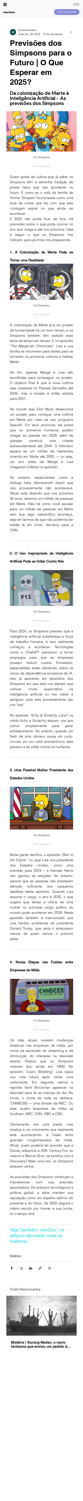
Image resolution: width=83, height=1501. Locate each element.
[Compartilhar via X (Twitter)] (21, 1268)
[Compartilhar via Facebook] (12, 1268)
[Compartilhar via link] (40, 1268)
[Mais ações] (71, 32)
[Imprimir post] (49, 1268)
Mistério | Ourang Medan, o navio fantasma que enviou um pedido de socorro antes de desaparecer (40, 1344)
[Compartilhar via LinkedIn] (30, 1268)
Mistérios (15, 1255)
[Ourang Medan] (41, 1316)
